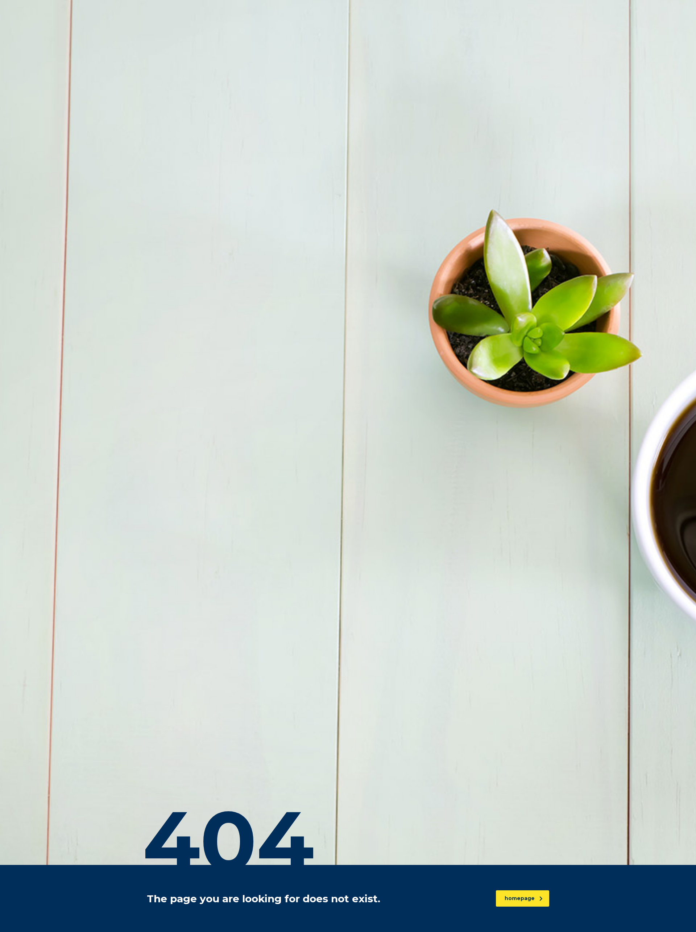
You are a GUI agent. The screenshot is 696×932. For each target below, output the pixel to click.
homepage (520, 898)
